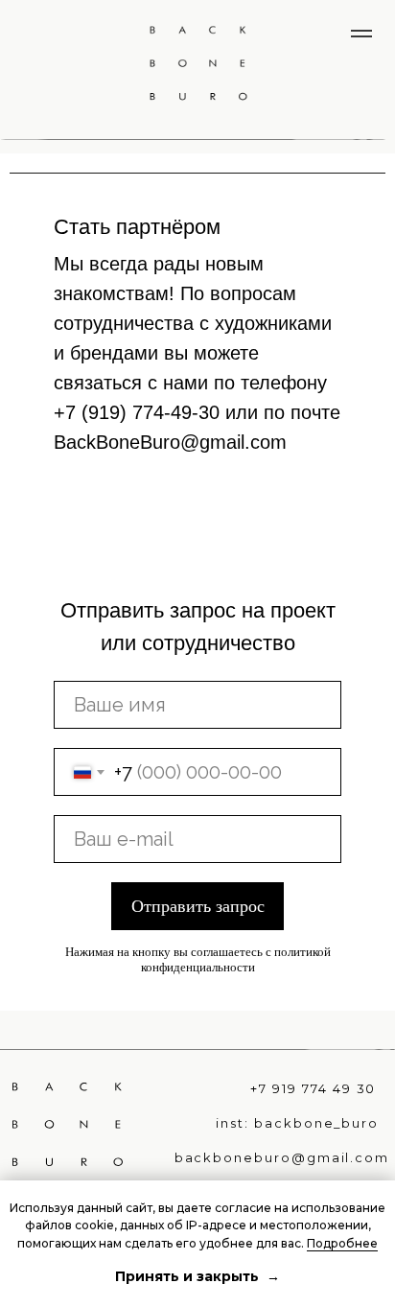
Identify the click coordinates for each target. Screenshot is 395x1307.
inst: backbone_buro (297, 1123)
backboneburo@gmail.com (282, 1158)
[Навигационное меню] (361, 33)
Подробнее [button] (342, 1243)
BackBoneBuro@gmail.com (170, 442)
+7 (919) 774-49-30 (137, 412)
